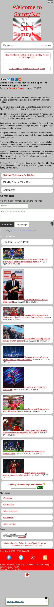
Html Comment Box (21, 230)
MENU (32, 57)
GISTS (31, 55)
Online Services (9, 524)
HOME (8, 55)
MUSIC (24, 55)
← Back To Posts (7, 236)
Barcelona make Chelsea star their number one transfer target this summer (25, 260)
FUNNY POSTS (42, 55)
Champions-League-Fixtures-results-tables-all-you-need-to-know (25, 358)
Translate (22, 537)
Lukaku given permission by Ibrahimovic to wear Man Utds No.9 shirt (25, 431)
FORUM (27, 68)
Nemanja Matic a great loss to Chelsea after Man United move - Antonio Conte (25, 316)
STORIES (23, 57)
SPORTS (16, 55)
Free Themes (8, 517)
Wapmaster (7, 498)
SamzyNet (16, 569)
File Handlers (8, 504)
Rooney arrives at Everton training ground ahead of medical (24, 474)
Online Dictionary (10, 511)
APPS (42, 68)
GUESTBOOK (16, 68)
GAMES (35, 68)
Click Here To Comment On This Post (19, 175)
